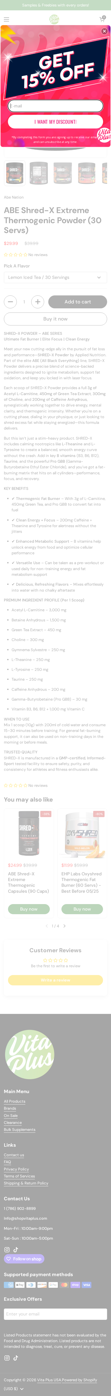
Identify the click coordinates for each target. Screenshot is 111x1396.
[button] (104, 31)
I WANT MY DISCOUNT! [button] (55, 121)
